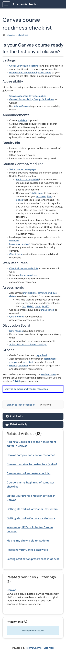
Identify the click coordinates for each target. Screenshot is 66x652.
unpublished (47, 309)
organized (41, 355)
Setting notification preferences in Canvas (33, 559)
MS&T (45, 306)
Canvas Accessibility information (27, 95)
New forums (16, 330)
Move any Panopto (19, 243)
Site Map (49, 647)
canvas (11, 34)
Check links (16, 254)
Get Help (16, 416)
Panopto (14, 240)
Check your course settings (24, 65)
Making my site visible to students (28, 540)
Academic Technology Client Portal (27, 4)
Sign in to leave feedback (21, 404)
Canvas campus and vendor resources (26, 388)
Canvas (11, 590)
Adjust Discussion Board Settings (28, 344)
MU (24, 306)
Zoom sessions (28, 275)
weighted (28, 362)
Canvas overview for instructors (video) (32, 464)
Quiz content (16, 316)
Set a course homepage (22, 169)
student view (48, 374)
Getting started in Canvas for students (31, 518)
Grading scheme (18, 365)
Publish (16, 381)
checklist (23, 34)
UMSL (38, 306)
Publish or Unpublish (27, 179)
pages (20, 199)
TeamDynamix (34, 647)
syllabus (22, 120)
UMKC (30, 306)
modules (41, 196)
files (49, 196)
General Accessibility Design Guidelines (31, 99)
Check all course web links (23, 268)
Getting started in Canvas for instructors (32, 509)
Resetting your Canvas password (27, 550)
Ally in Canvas (22, 106)
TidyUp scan (36, 193)
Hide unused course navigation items (30, 72)
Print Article (18, 424)
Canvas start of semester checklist (28, 473)
